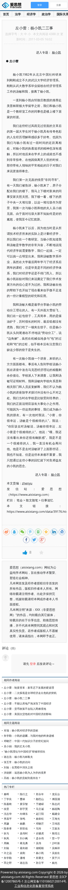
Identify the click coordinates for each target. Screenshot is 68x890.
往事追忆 (47, 500)
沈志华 (8, 814)
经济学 (31, 14)
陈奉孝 (8, 828)
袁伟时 (24, 833)
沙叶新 (56, 843)
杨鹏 (22, 823)
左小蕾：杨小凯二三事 (17, 698)
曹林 (22, 799)
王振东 (56, 828)
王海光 (56, 818)
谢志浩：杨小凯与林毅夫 (18, 757)
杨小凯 (40, 853)
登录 (33, 664)
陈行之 (24, 794)
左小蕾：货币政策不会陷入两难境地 (25, 708)
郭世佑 (24, 828)
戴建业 (56, 814)
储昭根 (40, 848)
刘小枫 (24, 838)
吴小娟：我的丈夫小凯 (17, 746)
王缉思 (56, 823)
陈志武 (56, 804)
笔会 (20, 500)
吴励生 (56, 853)
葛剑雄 (24, 848)
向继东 (24, 814)
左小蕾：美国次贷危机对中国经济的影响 (27, 714)
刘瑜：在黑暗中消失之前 (18, 767)
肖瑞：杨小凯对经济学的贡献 (21, 730)
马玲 (38, 828)
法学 (18, 14)
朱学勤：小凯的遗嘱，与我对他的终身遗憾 (29, 735)
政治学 (46, 14)
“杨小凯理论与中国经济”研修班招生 (24, 751)
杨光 (54, 863)
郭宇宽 (24, 809)
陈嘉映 (8, 804)
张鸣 (22, 818)
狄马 (6, 833)
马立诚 (40, 809)
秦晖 (6, 794)
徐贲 (6, 809)
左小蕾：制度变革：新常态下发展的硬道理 (29, 687)
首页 (6, 14)
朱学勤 (8, 858)
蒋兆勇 (24, 843)
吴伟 (38, 843)
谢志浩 (24, 863)
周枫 (6, 843)
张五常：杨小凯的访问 (17, 762)
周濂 (6, 823)
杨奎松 (40, 818)
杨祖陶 (56, 809)
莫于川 (56, 858)
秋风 (6, 838)
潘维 (22, 858)
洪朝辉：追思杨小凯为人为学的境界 (25, 772)
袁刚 (22, 853)
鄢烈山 (40, 799)
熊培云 (56, 833)
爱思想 (13, 5)
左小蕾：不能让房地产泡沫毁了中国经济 (27, 703)
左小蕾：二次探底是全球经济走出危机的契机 (30, 693)
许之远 (8, 853)
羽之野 (8, 863)
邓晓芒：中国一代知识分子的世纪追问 (26, 741)
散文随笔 (32, 500)
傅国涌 (56, 799)
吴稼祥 (56, 848)
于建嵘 (40, 804)
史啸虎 (40, 833)
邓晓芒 (40, 823)
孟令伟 (40, 838)
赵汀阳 (40, 814)
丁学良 (8, 799)
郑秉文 (40, 858)
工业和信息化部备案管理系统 (34, 886)
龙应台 (56, 794)
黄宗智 (24, 804)
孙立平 (40, 863)
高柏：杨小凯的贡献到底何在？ (22, 778)
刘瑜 (6, 848)
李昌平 (8, 818)
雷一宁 (56, 838)
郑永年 (40, 794)
